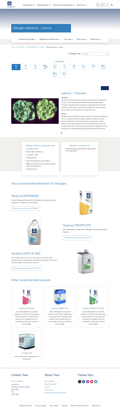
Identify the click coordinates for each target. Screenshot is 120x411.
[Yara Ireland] (11, 4)
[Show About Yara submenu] (85, 5)
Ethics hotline (54, 406)
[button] (103, 88)
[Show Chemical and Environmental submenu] (73, 5)
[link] (16, 67)
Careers (47, 387)
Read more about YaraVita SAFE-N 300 (26, 268)
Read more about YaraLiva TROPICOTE (77, 238)
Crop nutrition (21, 47)
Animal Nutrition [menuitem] (42, 5)
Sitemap (64, 406)
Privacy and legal (40, 406)
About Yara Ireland (51, 384)
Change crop (74, 54)
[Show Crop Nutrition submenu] (34, 5)
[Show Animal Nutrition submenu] (50, 5)
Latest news (49, 390)
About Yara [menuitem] (80, 5)
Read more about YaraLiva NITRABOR (25, 208)
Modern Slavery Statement (79, 406)
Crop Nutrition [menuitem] (28, 5)
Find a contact (17, 381)
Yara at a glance (50, 381)
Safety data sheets (25, 406)
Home (13, 47)
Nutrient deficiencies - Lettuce (35, 47)
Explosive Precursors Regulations (55, 393)
